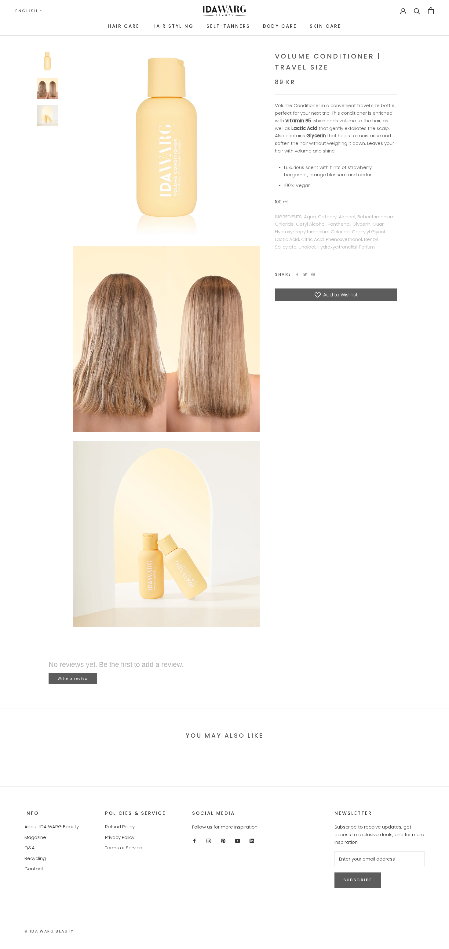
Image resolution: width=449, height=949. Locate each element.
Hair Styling (173, 26)
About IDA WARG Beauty (51, 826)
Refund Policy (120, 826)
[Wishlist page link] (384, 11)
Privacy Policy (119, 837)
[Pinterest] (313, 274)
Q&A (29, 847)
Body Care (280, 26)
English (26, 11)
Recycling (35, 858)
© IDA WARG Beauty (49, 931)
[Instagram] (208, 841)
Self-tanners (228, 26)
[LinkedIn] (252, 841)
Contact (33, 868)
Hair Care (124, 26)
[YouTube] (237, 841)
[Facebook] (297, 274)
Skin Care (325, 26)
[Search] (417, 11)
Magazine (35, 837)
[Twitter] (305, 274)
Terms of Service (123, 847)
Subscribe (357, 880)
